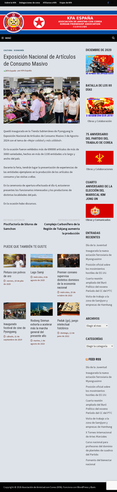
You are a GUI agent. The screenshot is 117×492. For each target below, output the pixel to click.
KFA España (26, 70)
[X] (112, 2)
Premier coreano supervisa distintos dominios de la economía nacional (68, 279)
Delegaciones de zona (29, 2)
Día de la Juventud (96, 245)
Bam (92, 487)
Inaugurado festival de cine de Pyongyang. (15, 328)
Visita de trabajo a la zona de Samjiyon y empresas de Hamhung (99, 300)
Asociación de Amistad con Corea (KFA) (42, 487)
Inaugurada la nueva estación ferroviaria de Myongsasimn (99, 255)
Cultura (8, 50)
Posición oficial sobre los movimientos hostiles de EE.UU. (98, 269)
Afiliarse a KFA (50, 2)
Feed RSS (95, 359)
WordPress (83, 487)
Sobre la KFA (10, 2)
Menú (8, 37)
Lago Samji (37, 272)
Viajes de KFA (66, 2)
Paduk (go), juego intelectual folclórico (67, 324)
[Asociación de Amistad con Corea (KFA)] (58, 22)
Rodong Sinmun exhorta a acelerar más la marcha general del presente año (41, 328)
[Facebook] (108, 2)
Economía (19, 50)
